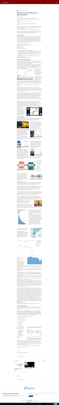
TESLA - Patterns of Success (28, 368)
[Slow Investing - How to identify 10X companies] (18, 364)
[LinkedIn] (27, 402)
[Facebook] (30, 402)
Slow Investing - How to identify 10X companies (18, 369)
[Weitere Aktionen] (41, 10)
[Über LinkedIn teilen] (20, 354)
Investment (18, 350)
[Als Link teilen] (22, 354)
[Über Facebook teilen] (17, 354)
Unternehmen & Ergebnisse (25, 352)
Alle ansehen (44, 360)
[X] (28, 402)
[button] (35, 391)
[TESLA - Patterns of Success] (29, 364)
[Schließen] (58, 403)
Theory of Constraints (19, 352)
